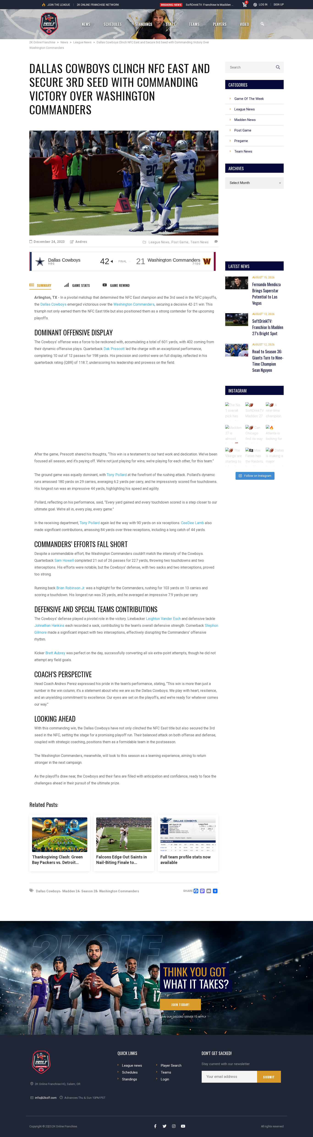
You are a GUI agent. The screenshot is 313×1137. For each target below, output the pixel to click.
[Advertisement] (126, 405)
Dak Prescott (114, 349)
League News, (159, 242)
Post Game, (180, 242)
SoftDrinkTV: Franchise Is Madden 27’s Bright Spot (219, 4)
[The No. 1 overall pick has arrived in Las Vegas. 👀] (234, 411)
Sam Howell (64, 560)
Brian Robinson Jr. (70, 588)
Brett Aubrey (55, 653)
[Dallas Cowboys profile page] (40, 261)
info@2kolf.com (46, 1097)
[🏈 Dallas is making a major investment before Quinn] (275, 457)
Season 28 (89, 891)
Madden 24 (70, 891)
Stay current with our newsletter (226, 1064)
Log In (263, 4)
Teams (166, 1072)
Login (165, 1079)
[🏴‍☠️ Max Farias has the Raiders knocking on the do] (254, 457)
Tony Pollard (117, 475)
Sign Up (279, 4)
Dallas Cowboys (53, 304)
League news (132, 1065)
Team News (199, 242)
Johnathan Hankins (49, 625)
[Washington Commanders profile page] (207, 261)
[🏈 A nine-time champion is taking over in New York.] (275, 411)
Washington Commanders (133, 304)
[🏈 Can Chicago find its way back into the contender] (254, 434)
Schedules (130, 1072)
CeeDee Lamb (192, 523)
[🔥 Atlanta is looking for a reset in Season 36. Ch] (275, 434)
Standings (129, 1079)
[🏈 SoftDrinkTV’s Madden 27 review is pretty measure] (254, 411)
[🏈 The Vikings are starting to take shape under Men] (234, 457)
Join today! (180, 1004)
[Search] (262, 24)
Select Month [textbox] (240, 183)
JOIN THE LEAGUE (58, 4)
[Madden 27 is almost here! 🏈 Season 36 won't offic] (234, 434)
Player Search (171, 1065)
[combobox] (254, 183)
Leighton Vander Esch (163, 618)
